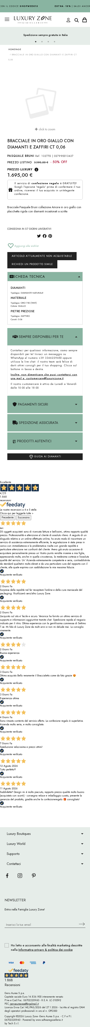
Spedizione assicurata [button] (38, 422)
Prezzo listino (19, 162)
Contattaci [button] (14, 863)
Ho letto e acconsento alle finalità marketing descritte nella (46, 947)
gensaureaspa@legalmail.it (24, 1004)
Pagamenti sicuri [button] (32, 404)
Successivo (24, 517)
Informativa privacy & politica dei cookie (45, 950)
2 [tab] (42, 42)
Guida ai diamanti (47, 456)
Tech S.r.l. (13, 1023)
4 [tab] (54, 42)
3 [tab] (48, 42)
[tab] (45, 276)
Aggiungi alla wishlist (26, 246)
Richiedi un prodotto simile (32, 264)
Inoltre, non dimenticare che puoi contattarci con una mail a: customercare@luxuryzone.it (44, 376)
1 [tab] (35, 42)
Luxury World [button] (16, 843)
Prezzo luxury (19, 169)
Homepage (14, 49)
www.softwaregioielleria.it (49, 1020)
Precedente (8, 517)
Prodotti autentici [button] (33, 441)
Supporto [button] (13, 853)
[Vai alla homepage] (41, 19)
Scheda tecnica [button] (29, 276)
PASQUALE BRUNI (20, 156)
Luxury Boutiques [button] (19, 833)
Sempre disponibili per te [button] (40, 336)
